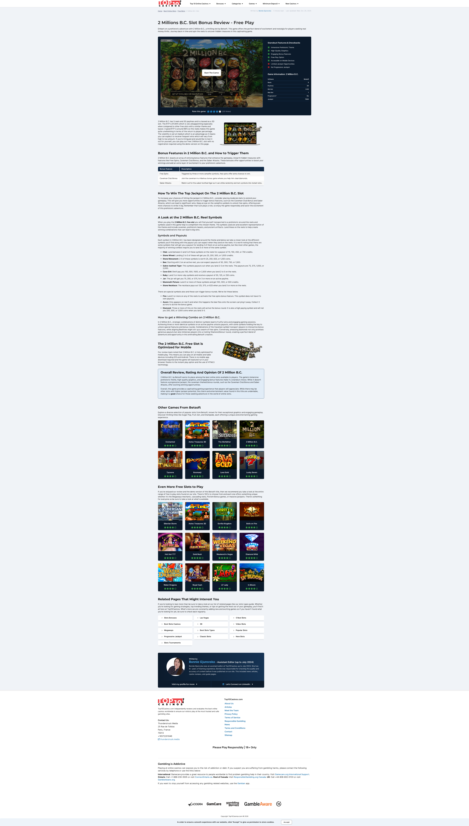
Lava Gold (224, 472)
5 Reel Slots (241, 618)
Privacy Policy (231, 714)
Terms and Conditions (235, 728)
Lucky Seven (251, 472)
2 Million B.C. (251, 442)
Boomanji (197, 472)
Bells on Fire (251, 524)
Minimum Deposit (270, 4)
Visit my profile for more (183, 684)
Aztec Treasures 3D (197, 442)
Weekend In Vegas (225, 554)
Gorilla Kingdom (224, 524)
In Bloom (252, 585)
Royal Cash (197, 585)
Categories (236, 4)
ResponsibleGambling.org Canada (250, 777)
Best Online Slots (170, 11)
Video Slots (241, 624)
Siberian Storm (170, 524)
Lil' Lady (224, 585)
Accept (287, 822)
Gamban (241, 783)
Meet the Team (232, 710)
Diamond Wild (252, 554)
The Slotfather (224, 442)
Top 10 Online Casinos (199, 4)
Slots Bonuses (170, 618)
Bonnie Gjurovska (265, 11)
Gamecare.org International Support (292, 774)
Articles (228, 707)
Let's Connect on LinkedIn (238, 684)
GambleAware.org (166, 779)
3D (201, 624)
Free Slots (181, 11)
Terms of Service (232, 717)
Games (252, 4)
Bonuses (220, 4)
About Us (229, 703)
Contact (228, 731)
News (227, 724)
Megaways (168, 630)
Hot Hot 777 (170, 554)
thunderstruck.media (170, 739)
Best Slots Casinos (172, 624)
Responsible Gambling (235, 721)
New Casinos (291, 4)
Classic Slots (205, 636)
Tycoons (170, 472)
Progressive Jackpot (173, 636)
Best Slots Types (207, 630)
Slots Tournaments (172, 643)
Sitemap (228, 735)
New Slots (240, 636)
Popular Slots (241, 630)
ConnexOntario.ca (203, 777)
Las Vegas (204, 618)
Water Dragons (170, 585)
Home (160, 11)
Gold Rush (197, 554)
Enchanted (170, 442)
